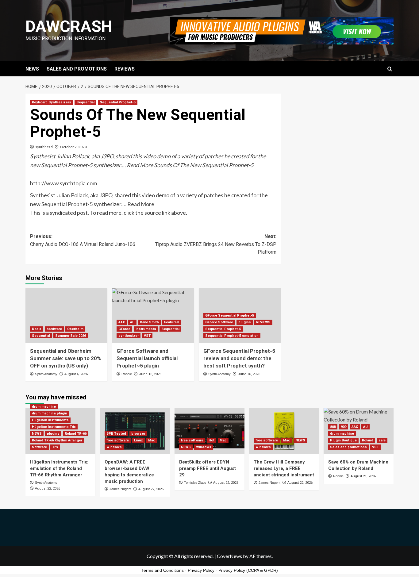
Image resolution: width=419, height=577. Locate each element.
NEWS (32, 69)
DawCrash (68, 26)
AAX (121, 322)
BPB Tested (116, 434)
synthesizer (128, 336)
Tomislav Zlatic (195, 482)
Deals (36, 329)
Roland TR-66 (75, 434)
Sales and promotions (348, 447)
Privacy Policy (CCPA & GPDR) (248, 570)
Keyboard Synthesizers (51, 102)
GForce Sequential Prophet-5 (229, 315)
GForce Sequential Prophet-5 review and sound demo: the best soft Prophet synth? (239, 358)
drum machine (44, 407)
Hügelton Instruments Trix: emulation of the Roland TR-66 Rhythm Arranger (59, 468)
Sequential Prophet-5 (118, 102)
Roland (367, 440)
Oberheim (75, 329)
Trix (55, 447)
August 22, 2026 (47, 488)
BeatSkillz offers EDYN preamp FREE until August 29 (207, 468)
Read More (140, 204)
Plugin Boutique (343, 440)
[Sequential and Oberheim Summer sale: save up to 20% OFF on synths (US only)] (66, 315)
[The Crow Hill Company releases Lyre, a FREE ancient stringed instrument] (284, 431)
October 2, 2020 (73, 146)
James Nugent (120, 489)
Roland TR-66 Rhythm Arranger (57, 440)
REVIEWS (124, 69)
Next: (215, 244)
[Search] (390, 69)
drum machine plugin (49, 413)
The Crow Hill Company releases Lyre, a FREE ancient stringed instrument (284, 468)
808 (333, 427)
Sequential (85, 102)
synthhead (44, 146)
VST (147, 336)
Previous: (82, 240)
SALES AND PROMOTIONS (77, 69)
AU (132, 322)
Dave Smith (149, 322)
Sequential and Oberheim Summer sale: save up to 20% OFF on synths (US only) (65, 358)
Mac (151, 440)
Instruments (146, 329)
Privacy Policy (201, 570)
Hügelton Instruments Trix (54, 427)
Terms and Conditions (162, 570)
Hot (211, 440)
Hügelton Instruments (50, 420)
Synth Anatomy (46, 374)
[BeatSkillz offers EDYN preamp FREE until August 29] (209, 431)
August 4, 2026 (76, 374)
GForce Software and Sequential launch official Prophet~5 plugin (147, 358)
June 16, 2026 (150, 374)
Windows (114, 447)
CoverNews (229, 556)
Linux (138, 440)
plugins (244, 322)
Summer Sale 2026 (70, 336)
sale (382, 440)
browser (138, 434)
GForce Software (219, 322)
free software (117, 440)
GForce (124, 329)
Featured (171, 322)
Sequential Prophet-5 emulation (232, 336)
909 (343, 427)
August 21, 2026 (363, 476)
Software (39, 447)
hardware (54, 329)
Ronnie (126, 374)
